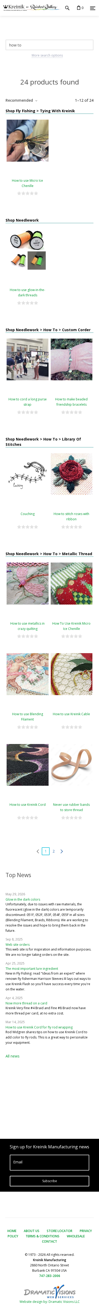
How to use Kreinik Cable (71, 714)
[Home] (30, 8)
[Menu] (92, 8)
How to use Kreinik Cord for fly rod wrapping (39, 1027)
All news (13, 1056)
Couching (28, 514)
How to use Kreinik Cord (28, 804)
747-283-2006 (49, 1276)
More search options (47, 55)
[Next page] (61, 851)
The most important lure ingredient (32, 968)
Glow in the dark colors (23, 899)
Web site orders (18, 944)
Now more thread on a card (26, 1003)
